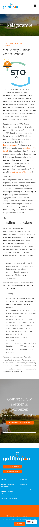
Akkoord (19, 523)
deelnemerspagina (10, 145)
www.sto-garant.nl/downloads (20, 172)
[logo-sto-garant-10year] (16, 58)
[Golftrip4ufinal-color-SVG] (10, 4)
